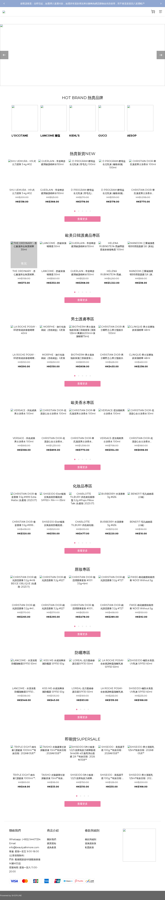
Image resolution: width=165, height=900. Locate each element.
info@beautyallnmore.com (24, 847)
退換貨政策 (90, 843)
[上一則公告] (4, 3)
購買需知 (51, 843)
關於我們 (51, 839)
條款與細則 (90, 839)
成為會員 (51, 847)
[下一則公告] (161, 3)
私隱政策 (89, 847)
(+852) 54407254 (31, 839)
